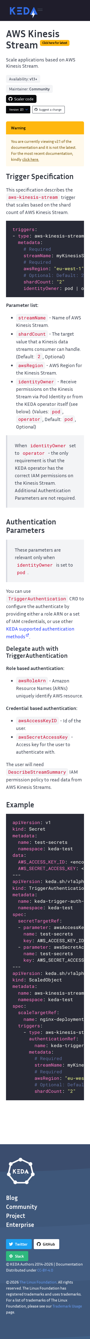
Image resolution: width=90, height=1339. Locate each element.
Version (16, 109)
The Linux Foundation (38, 1282)
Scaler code (24, 98)
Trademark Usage (67, 1306)
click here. (30, 159)
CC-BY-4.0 (45, 1270)
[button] (40, 10)
